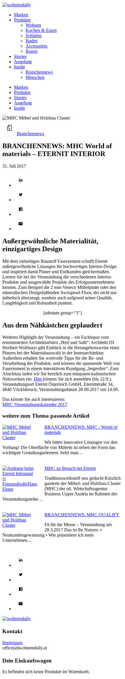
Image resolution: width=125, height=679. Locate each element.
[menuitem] (68, 14)
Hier (38, 378)
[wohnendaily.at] (16, 4)
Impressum (12, 642)
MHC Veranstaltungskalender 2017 (34, 404)
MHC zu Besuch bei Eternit (70, 468)
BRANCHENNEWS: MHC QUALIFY (81, 514)
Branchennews (30, 133)
